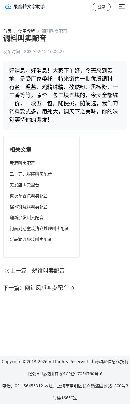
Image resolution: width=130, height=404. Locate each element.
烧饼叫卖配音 (48, 270)
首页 (7, 31)
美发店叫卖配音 (24, 185)
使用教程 (26, 31)
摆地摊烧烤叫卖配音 (29, 206)
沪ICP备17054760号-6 (81, 373)
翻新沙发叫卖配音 (27, 217)
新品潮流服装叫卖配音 (31, 239)
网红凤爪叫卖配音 (46, 287)
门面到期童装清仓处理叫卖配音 (39, 228)
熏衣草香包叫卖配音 (29, 196)
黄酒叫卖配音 (22, 163)
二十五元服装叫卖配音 (31, 174)
